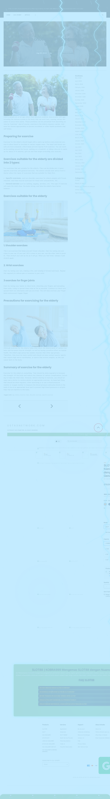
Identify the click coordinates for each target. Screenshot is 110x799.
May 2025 (78, 112)
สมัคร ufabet (17, 15)
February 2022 (80, 163)
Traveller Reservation (66, 747)
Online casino (79, 189)
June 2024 (78, 134)
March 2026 (79, 84)
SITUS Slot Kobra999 (79, 447)
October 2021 (79, 169)
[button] (39, 449)
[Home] (65, 441)
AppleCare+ (63, 729)
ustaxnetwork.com (28, 4)
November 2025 (80, 97)
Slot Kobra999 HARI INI (93, 447)
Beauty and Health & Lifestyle (85, 186)
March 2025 (79, 115)
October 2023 (79, 144)
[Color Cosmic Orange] (105, 504)
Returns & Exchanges (84, 735)
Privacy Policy (82, 744)
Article (27, 15)
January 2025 (79, 119)
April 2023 (78, 150)
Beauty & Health (68, 53)
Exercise (22, 395)
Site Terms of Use (83, 747)
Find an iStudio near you (102, 732)
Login (32, 797)
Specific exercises (47, 395)
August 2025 (79, 106)
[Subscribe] (67, 764)
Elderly (6, 117)
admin (54, 53)
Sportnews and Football (83, 193)
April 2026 (78, 81)
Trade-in (62, 744)
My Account (81, 729)
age (13, 395)
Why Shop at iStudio (101, 735)
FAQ (79, 741)
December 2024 (80, 122)
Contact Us (81, 738)
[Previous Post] (20, 406)
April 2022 (78, 156)
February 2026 (80, 87)
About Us (98, 729)
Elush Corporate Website (102, 738)
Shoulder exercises (35, 395)
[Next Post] (52, 406)
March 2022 (79, 159)
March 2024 (79, 137)
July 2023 (78, 147)
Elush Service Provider (66, 738)
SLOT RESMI (63, 735)
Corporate (63, 732)
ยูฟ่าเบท (27, 151)
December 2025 (80, 93)
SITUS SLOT (58, 447)
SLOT (43, 447)
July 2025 (78, 109)
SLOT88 (39, 447)
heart (27, 395)
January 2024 (79, 141)
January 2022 (79, 166)
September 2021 (80, 172)
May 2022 (78, 153)
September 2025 (80, 103)
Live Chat (99, 797)
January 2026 (79, 90)
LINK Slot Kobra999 (67, 447)
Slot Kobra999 (50, 447)
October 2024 (79, 128)
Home (8, 15)
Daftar (55, 797)
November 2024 (80, 125)
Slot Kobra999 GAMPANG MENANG (49, 750)
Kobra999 (31, 673)
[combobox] (84, 441)
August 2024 (79, 131)
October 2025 (79, 100)
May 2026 (78, 78)
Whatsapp (77, 797)
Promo (11, 797)
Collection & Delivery (84, 732)
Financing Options (65, 741)
